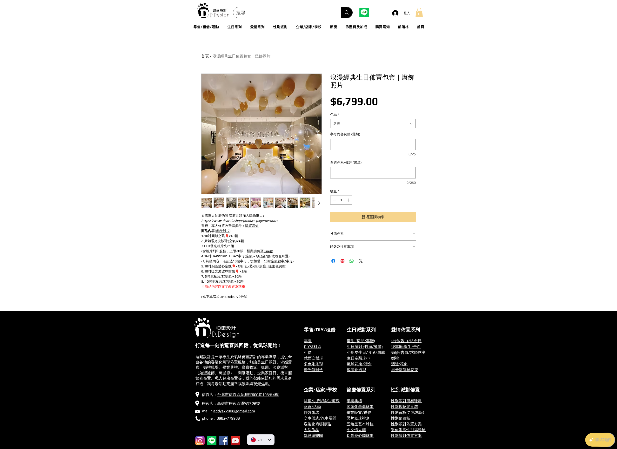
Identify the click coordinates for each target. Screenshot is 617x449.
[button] (419, 12)
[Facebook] (223, 440)
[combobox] (373, 123)
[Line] (364, 12)
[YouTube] (235, 440)
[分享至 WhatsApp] (352, 261)
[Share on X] (361, 261)
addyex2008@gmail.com (234, 411)
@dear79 (234, 297)
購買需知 (252, 226)
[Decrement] (334, 200)
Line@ (268, 251)
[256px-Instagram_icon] (200, 440)
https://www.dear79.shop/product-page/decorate (239, 221)
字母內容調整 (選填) (345, 134)
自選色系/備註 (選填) (346, 162)
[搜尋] (346, 12)
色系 (334, 114)
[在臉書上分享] (333, 261)
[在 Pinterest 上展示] (342, 261)
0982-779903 (228, 418)
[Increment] (349, 200)
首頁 (205, 56)
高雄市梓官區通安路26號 (238, 403)
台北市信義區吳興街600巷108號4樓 (248, 394)
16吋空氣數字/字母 (278, 261)
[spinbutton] (341, 200)
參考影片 (222, 231)
